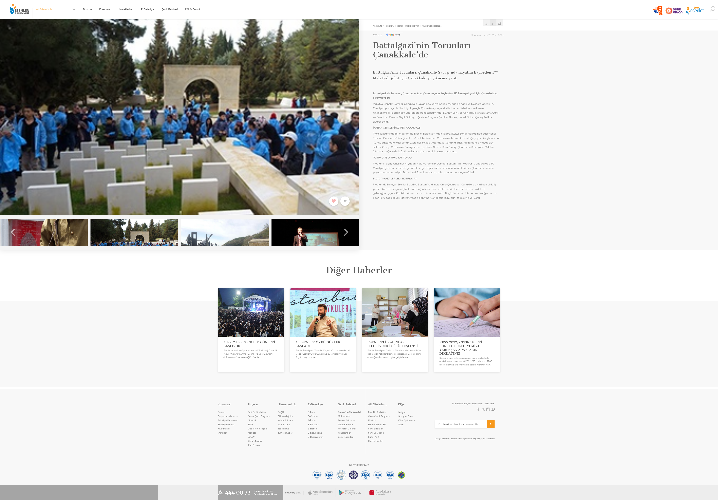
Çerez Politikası (488, 439)
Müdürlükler (224, 428)
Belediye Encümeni (227, 420)
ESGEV (251, 436)
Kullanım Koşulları (472, 439)
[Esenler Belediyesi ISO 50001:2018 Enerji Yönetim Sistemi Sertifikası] (390, 475)
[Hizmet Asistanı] (712, 9)
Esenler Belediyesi (19, 9)
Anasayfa (377, 26)
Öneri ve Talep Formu (657, 10)
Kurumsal (104, 9)
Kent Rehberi (344, 432)
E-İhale (311, 420)
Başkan (87, 9)
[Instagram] (488, 410)
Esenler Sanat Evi (377, 424)
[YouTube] (493, 410)
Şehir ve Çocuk (376, 432)
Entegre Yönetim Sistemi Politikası (449, 439)
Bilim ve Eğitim (285, 416)
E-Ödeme (313, 416)
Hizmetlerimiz (126, 9)
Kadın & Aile (284, 424)
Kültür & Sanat (285, 420)
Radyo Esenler (695, 11)
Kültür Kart (373, 436)
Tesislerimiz (283, 428)
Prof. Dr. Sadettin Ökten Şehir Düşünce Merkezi (259, 416)
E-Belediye (147, 9)
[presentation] (13, 232)
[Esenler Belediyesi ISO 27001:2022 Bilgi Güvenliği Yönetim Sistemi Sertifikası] (341, 475)
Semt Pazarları (346, 436)
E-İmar (311, 412)
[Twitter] (483, 410)
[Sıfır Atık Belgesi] (401, 475)
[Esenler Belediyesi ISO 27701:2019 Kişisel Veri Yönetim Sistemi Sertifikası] (353, 475)
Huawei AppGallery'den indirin (380, 492)
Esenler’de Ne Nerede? (349, 412)
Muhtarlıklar (344, 416)
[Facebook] (478, 410)
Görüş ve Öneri (405, 416)
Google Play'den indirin (350, 492)
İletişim (401, 412)
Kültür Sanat (192, 9)
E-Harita (312, 428)
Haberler (388, 26)
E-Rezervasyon (315, 436)
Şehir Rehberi (170, 9)
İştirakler (222, 432)
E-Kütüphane (315, 432)
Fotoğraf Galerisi (347, 428)
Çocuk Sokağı (255, 441)
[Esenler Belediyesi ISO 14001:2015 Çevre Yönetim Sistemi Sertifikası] (329, 475)
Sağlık (281, 412)
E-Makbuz (313, 424)
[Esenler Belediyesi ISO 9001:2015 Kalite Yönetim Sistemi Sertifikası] (317, 475)
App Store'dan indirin (320, 492)
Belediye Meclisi (226, 424)
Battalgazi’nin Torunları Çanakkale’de (423, 26)
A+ (493, 24)
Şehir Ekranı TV (674, 11)
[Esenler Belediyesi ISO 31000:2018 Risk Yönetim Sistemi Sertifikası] (365, 475)
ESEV (250, 424)
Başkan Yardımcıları (228, 416)
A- (486, 24)
